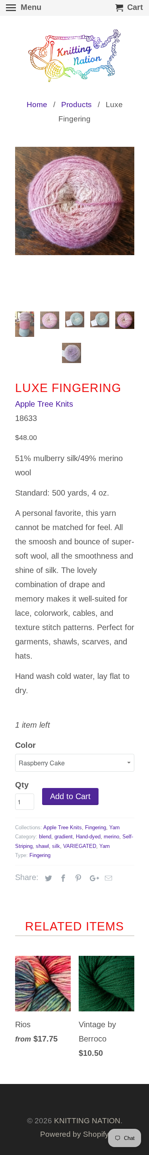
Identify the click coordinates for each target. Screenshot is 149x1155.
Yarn (114, 827)
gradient (63, 837)
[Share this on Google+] (92, 878)
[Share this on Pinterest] (77, 878)
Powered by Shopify (74, 1134)
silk (56, 846)
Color (25, 745)
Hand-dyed (88, 837)
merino (111, 837)
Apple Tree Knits (44, 404)
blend (45, 837)
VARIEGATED (79, 846)
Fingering (95, 827)
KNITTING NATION (87, 1121)
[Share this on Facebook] (62, 878)
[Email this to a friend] (107, 878)
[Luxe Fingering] (74, 201)
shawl (42, 846)
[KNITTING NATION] (74, 56)
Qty (22, 784)
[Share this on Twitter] (47, 878)
